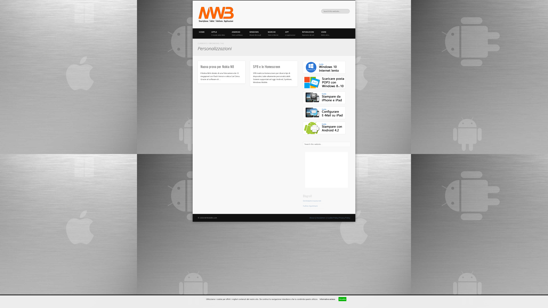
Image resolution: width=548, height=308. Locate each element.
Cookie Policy (332, 217)
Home (202, 32)
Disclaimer (320, 217)
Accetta (342, 299)
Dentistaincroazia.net (312, 200)
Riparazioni (308, 33)
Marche (273, 33)
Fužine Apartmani (310, 206)
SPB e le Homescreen (266, 66)
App (290, 33)
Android (237, 33)
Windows (255, 33)
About (312, 217)
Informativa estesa (327, 299)
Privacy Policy (344, 217)
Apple (218, 33)
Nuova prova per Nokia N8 (217, 66)
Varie (325, 33)
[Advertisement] (326, 170)
